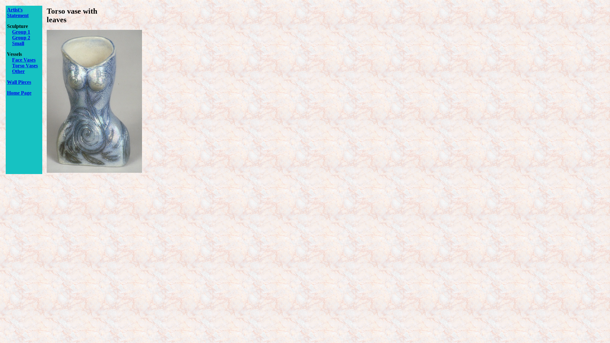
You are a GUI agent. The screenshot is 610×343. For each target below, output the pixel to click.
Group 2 (21, 37)
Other (18, 71)
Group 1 (21, 32)
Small (18, 43)
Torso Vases (25, 65)
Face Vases (24, 60)
